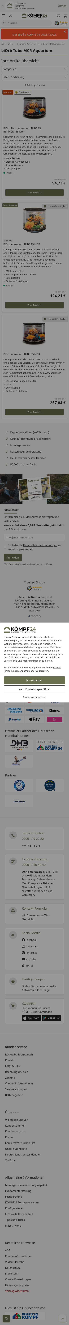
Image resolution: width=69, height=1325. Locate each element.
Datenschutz (28, 697)
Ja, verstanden (34, 680)
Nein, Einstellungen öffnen (34, 689)
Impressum (41, 697)
